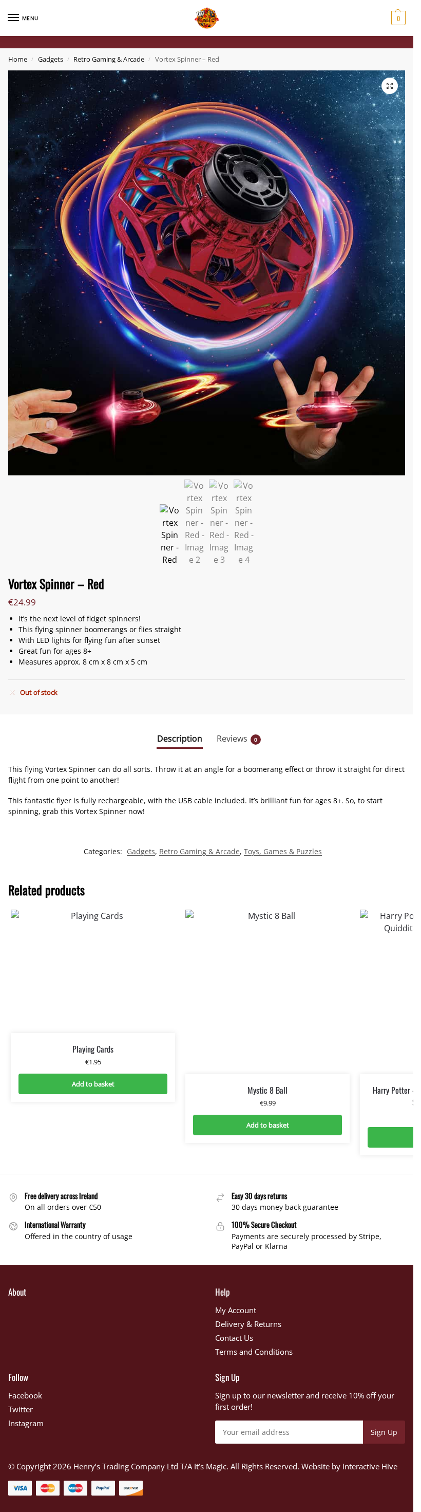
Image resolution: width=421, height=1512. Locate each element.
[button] (397, 18)
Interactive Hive (369, 1466)
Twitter (20, 1409)
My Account (235, 1310)
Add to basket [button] (93, 1084)
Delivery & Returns (248, 1324)
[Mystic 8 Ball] (267, 992)
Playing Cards (92, 1049)
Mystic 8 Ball (267, 1090)
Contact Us (234, 1338)
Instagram (26, 1423)
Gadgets (50, 59)
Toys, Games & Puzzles (283, 851)
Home (17, 59)
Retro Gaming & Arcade (108, 59)
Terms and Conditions (254, 1352)
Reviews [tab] (237, 738)
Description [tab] (179, 738)
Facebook (25, 1395)
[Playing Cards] (93, 971)
